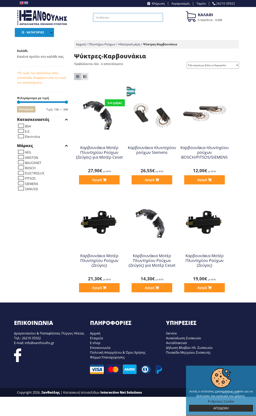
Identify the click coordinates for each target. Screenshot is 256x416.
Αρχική (81, 44)
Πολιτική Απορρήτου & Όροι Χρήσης (118, 352)
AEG (28, 152)
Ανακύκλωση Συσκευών (183, 338)
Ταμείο (201, 3)
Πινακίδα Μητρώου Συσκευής (188, 352)
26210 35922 (225, 3)
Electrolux (32, 136)
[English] (21, 3)
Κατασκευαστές (33, 119)
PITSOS (30, 178)
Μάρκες (25, 145)
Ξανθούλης (50, 392)
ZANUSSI (31, 189)
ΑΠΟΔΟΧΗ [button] (221, 408)
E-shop (95, 343)
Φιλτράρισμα (26, 109)
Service (171, 333)
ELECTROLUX (34, 173)
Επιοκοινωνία (100, 347)
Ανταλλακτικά (176, 343)
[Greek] (26, 3)
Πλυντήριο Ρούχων (102, 44)
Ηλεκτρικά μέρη (129, 44)
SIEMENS (31, 184)
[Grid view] (77, 76)
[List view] (84, 76)
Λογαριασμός (180, 3)
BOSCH (30, 168)
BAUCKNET (33, 163)
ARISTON (31, 157)
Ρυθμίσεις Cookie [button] (221, 401)
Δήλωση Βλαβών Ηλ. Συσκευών (189, 347)
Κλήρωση (158, 3)
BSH (28, 126)
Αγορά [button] (97, 180)
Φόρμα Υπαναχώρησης (107, 357)
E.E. (27, 131)
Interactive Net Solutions (121, 392)
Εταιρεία (96, 338)
